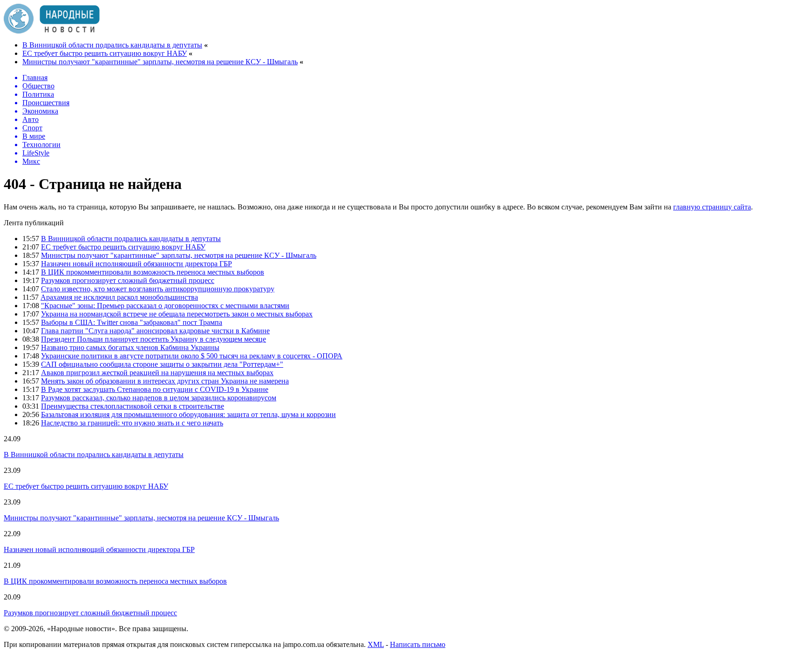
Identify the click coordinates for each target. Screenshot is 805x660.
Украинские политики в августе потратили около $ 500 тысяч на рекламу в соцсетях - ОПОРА (191, 356)
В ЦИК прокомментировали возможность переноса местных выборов (152, 272)
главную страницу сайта (712, 207)
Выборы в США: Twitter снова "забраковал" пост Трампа (131, 322)
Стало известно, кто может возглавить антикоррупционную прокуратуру (157, 289)
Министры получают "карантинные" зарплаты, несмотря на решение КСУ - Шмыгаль (160, 62)
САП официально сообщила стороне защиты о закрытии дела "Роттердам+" (162, 364)
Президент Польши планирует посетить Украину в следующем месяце (153, 339)
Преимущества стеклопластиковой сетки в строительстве (132, 406)
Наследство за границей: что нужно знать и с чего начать (132, 423)
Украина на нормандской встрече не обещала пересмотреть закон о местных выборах (177, 314)
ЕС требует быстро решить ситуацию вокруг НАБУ (104, 53)
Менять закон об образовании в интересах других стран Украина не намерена (165, 381)
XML (376, 644)
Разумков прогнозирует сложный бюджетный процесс (127, 280)
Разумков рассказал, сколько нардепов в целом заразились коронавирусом (158, 398)
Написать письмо (417, 644)
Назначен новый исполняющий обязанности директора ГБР (136, 264)
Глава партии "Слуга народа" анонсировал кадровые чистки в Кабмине (155, 331)
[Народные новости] (52, 31)
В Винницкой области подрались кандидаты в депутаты (112, 45)
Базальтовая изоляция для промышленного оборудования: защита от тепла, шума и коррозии (188, 414)
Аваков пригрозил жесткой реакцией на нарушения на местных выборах (157, 373)
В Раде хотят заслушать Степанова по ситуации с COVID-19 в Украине (154, 389)
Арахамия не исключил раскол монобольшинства (119, 297)
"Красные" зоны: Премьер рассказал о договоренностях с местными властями (165, 306)
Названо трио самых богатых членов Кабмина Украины (130, 347)
